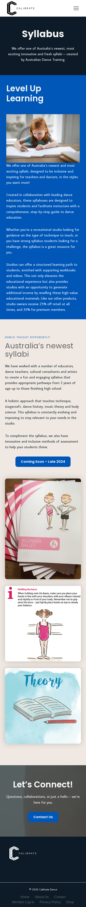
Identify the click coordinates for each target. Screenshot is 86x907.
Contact (60, 897)
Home (24, 897)
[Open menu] (76, 8)
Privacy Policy (50, 902)
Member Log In (23, 902)
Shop (70, 902)
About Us (42, 897)
